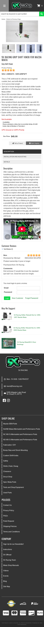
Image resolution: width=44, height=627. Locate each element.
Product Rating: (7, 68)
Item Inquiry (35, 143)
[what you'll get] (22, 31)
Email (6, 288)
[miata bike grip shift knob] (20, 48)
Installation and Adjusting (15, 156)
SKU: (4, 74)
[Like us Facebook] (4, 401)
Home (3, 19)
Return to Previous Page (14, 19)
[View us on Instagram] (8, 401)
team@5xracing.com (14, 386)
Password (8, 292)
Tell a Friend (18, 143)
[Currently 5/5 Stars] (22, 70)
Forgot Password (31, 298)
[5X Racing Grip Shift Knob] (30, 48)
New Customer (17, 298)
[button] (22, 14)
